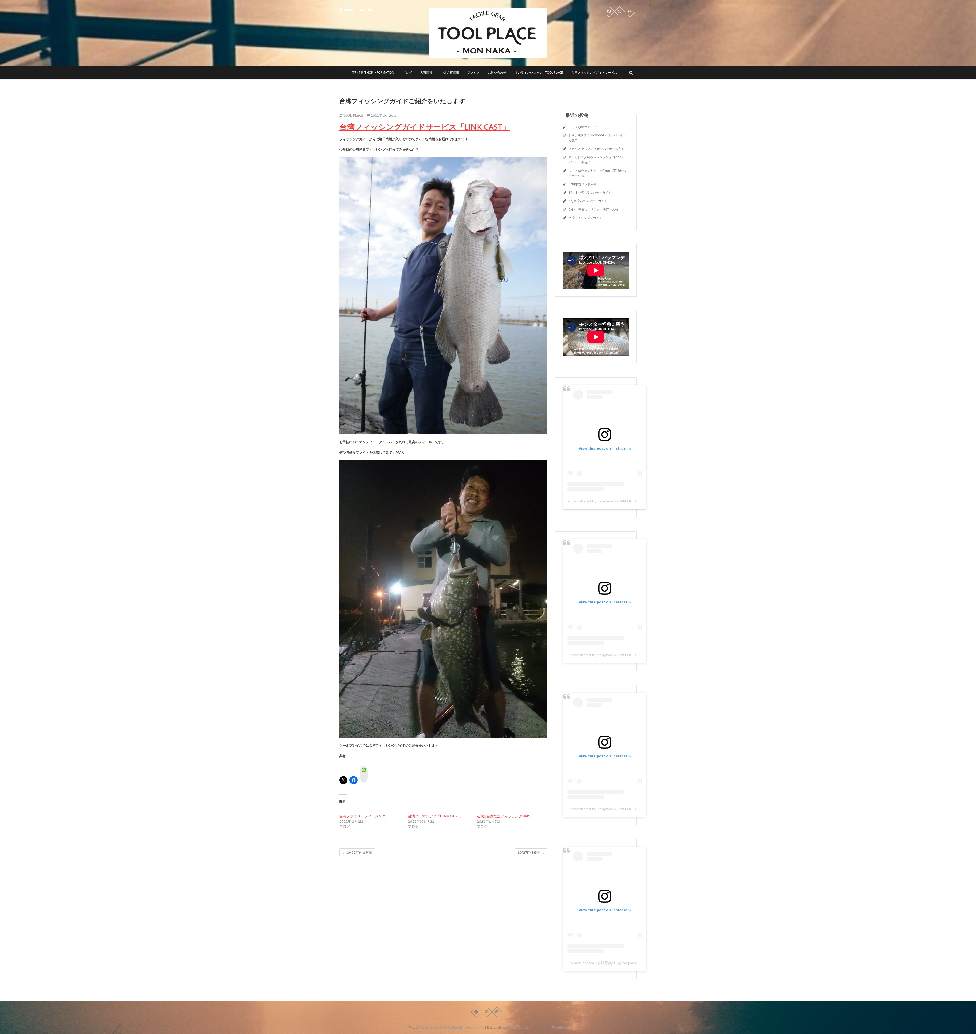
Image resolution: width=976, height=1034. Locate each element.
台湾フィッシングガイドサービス (594, 72)
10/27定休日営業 (357, 852)
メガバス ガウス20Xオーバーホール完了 (596, 149)
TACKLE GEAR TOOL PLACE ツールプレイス (452, 1027)
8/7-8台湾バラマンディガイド (590, 192)
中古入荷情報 (450, 72)
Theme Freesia (518, 1027)
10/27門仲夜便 (531, 852)
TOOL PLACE (352, 115)
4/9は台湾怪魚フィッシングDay (503, 816)
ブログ (407, 72)
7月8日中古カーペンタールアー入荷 (593, 209)
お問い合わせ (497, 72)
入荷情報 (426, 72)
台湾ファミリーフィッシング (362, 816)
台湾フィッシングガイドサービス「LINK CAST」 (424, 126)
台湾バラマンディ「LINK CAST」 (435, 816)
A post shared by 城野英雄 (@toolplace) (605, 963)
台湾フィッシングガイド (585, 218)
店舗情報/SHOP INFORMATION (373, 72)
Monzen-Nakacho (357, 10)
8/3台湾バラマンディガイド (588, 201)
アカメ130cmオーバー (584, 127)
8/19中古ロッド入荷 (583, 184)
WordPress (560, 1027)
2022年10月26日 (383, 115)
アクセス (473, 72)
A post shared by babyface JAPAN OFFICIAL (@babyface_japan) (623, 501)
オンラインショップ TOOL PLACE (539, 72)
